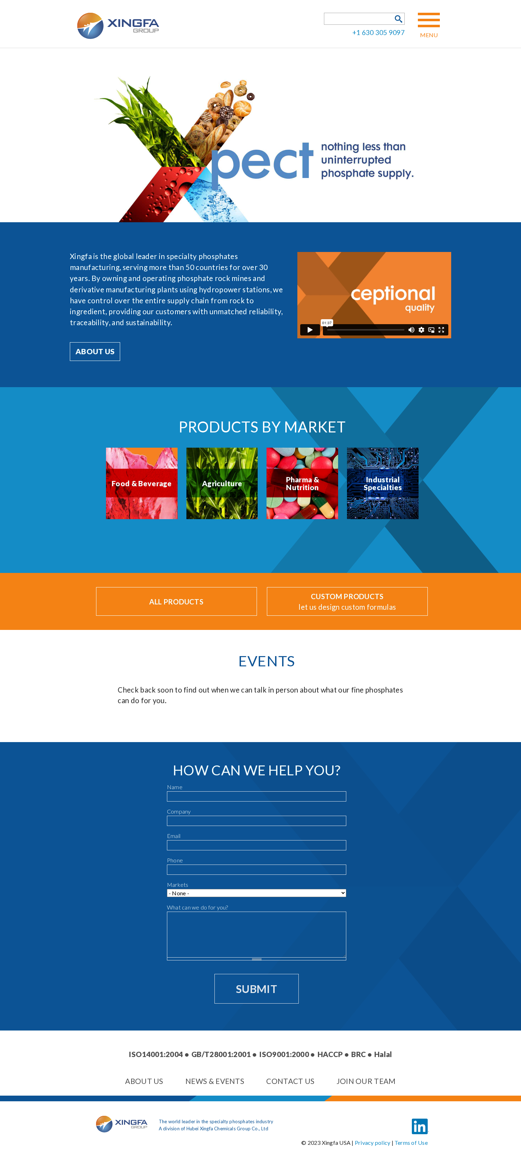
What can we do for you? (197, 907)
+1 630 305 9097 (378, 32)
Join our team (366, 1081)
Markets (178, 884)
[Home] (121, 1130)
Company (179, 811)
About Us (95, 351)
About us (144, 1081)
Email (173, 835)
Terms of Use (411, 1142)
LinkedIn (420, 1121)
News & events (214, 1081)
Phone (175, 860)
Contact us (290, 1081)
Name (175, 786)
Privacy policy (372, 1142)
